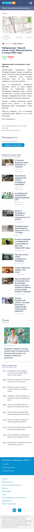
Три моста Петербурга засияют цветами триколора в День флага (18, 403)
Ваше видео (6, 491)
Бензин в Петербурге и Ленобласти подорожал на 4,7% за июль (18, 378)
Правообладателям (8, 467)
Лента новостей (14, 130)
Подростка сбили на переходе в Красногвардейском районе (17, 418)
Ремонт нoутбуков (9, 504)
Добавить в (14, 43)
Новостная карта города (11, 485)
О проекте (5, 464)
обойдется (25, 113)
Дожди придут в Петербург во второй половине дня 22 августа (19, 441)
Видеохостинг (7, 482)
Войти (31, 3)
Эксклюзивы (14, 8)
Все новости (31, 363)
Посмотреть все (10, 140)
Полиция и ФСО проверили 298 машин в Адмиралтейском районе (18, 410)
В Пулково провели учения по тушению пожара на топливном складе (17, 387)
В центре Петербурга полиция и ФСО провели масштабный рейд (19, 426)
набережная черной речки (14, 126)
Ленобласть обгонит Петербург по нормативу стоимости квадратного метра (18, 395)
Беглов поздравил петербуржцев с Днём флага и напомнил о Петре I (18, 433)
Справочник (6, 501)
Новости (5, 8)
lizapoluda (29, 37)
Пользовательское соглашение (14, 498)
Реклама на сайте (8, 471)
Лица (4, 494)
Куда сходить (24, 8)
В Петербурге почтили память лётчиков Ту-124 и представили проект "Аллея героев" (17, 370)
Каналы (5, 488)
